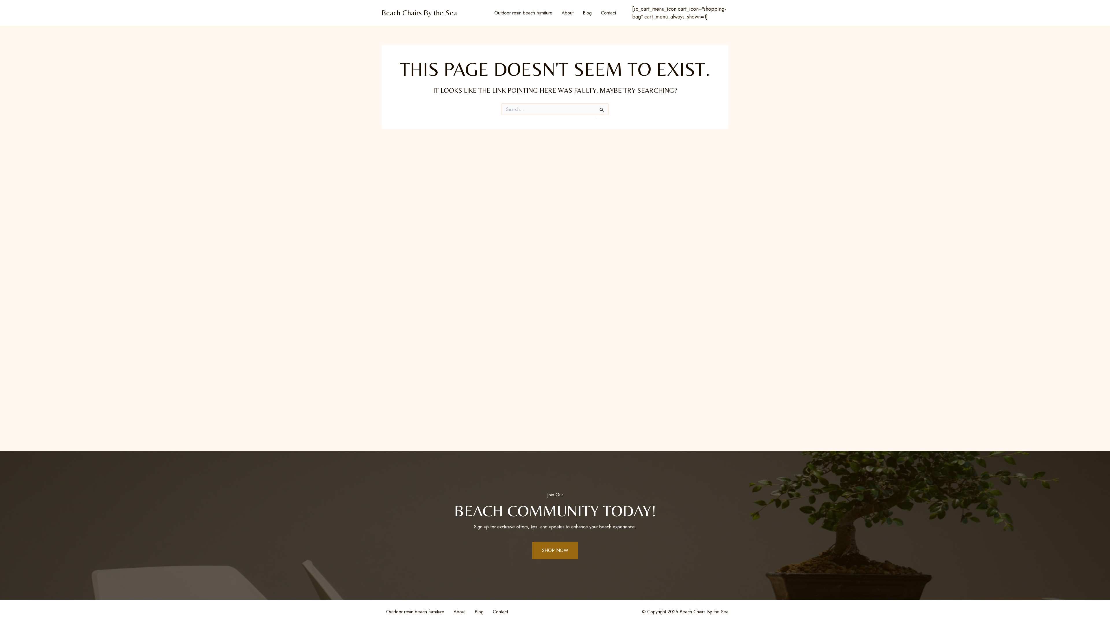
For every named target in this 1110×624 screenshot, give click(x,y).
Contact (608, 13)
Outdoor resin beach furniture (523, 13)
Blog (587, 13)
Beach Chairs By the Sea (419, 12)
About (568, 13)
